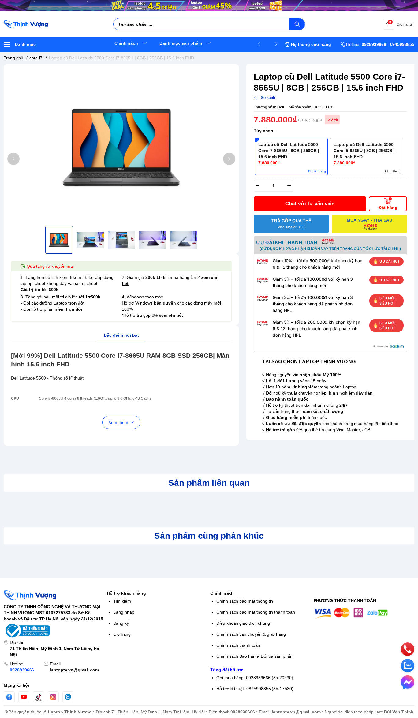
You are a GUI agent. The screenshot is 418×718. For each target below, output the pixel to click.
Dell (280, 107)
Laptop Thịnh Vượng (70, 711)
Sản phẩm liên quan (209, 483)
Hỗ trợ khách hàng (126, 593)
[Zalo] (68, 697)
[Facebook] (9, 697)
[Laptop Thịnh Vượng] (26, 24)
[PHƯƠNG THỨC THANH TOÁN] (364, 613)
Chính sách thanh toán (238, 645)
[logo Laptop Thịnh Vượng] (54, 595)
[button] (13, 159)
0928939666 (22, 670)
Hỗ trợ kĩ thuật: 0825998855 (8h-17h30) (254, 688)
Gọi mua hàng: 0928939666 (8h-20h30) (254, 677)
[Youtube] (24, 697)
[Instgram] (53, 697)
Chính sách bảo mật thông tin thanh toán (255, 612)
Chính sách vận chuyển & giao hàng (251, 634)
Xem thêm (118, 422)
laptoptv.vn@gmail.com (74, 670)
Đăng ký (121, 623)
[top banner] (209, 5)
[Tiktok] (38, 697)
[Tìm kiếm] (297, 24)
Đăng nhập (124, 612)
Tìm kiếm (122, 601)
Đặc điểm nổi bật (121, 335)
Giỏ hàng (122, 634)
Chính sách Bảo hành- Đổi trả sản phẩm (255, 656)
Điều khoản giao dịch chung (243, 623)
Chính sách (222, 593)
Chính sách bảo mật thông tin (244, 601)
